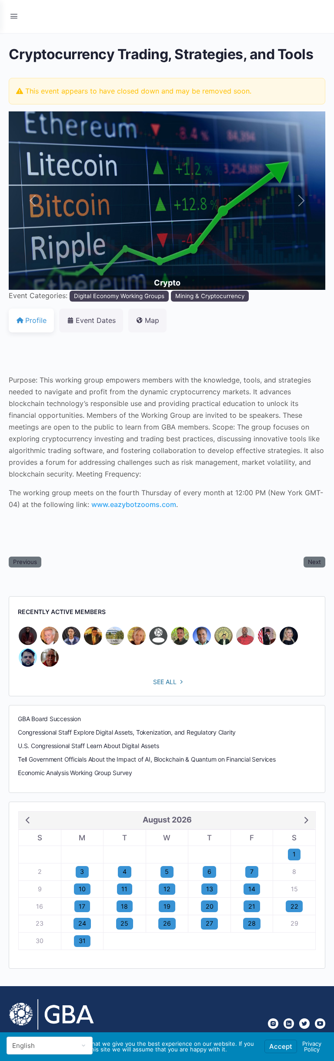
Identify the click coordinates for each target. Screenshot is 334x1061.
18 (124, 906)
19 (167, 906)
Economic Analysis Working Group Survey (75, 772)
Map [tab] (152, 320)
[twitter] (304, 1023)
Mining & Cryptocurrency (209, 295)
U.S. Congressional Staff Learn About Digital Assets (88, 745)
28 (252, 923)
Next (314, 561)
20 (210, 906)
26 (167, 923)
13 (209, 889)
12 (167, 889)
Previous (25, 561)
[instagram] (273, 1023)
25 (124, 923)
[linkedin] (289, 1023)
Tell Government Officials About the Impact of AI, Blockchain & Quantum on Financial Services (147, 759)
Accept (280, 1046)
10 (82, 889)
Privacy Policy (311, 1046)
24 (82, 923)
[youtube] (320, 1023)
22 (294, 906)
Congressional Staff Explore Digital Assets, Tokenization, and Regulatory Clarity (127, 732)
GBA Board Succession (49, 718)
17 (82, 906)
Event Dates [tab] (96, 320)
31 (82, 940)
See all (165, 681)
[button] (32, 200)
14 (251, 889)
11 (124, 889)
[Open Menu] (14, 16)
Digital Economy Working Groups (119, 295)
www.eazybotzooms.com (133, 504)
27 (209, 923)
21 (251, 906)
